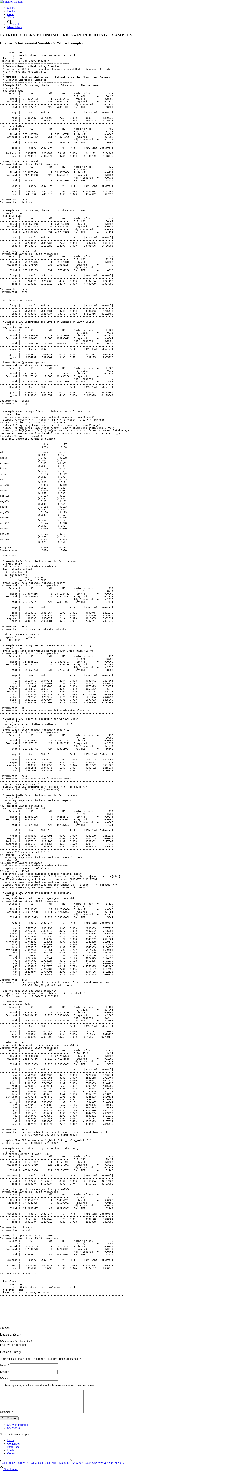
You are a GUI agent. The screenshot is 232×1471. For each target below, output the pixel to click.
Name (4, 1365)
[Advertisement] (66, 1314)
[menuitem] (119, 7)
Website (4, 1378)
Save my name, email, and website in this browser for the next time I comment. (49, 1385)
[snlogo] (11, 1)
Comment (6, 1411)
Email (4, 1371)
